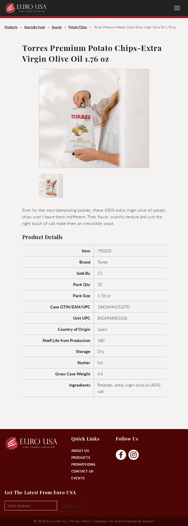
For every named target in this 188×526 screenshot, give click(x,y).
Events (78, 477)
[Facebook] (121, 455)
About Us (80, 450)
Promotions (83, 464)
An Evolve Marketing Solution (132, 521)
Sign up (71, 506)
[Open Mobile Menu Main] (177, 8)
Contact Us (82, 471)
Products (80, 457)
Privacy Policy (81, 521)
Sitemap (101, 521)
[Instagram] (133, 455)
